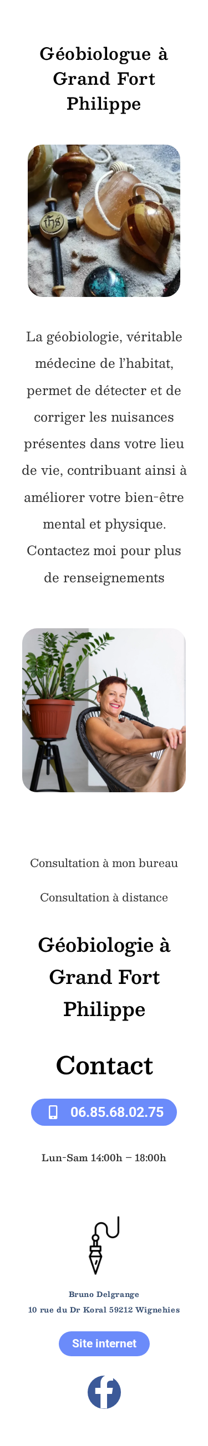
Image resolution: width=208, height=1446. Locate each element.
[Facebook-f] (104, 1392)
